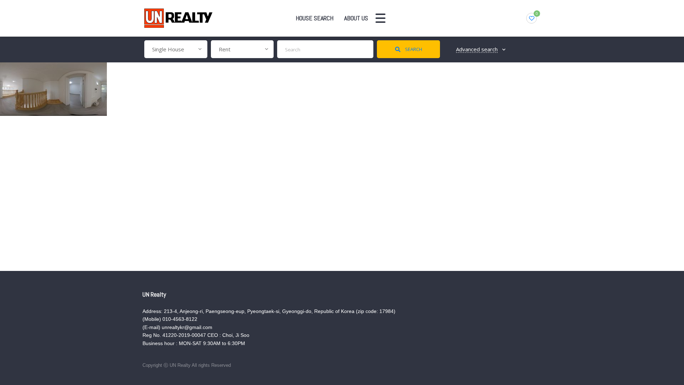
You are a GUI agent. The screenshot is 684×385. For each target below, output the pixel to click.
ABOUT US (356, 18)
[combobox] (175, 49)
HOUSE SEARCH (314, 18)
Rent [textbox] (224, 49)
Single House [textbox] (168, 49)
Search (413, 49)
